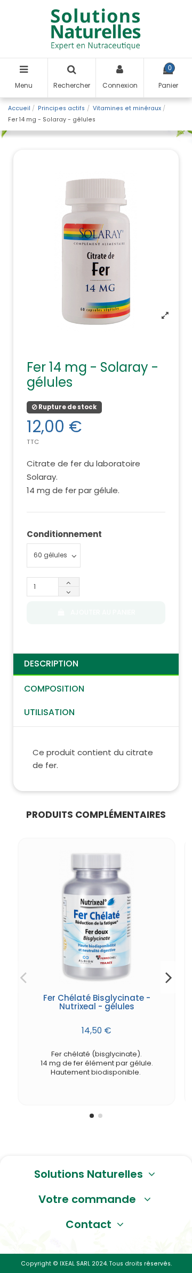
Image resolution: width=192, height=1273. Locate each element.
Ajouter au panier (102, 612)
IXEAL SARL (75, 1264)
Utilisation (49, 712)
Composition (54, 688)
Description (51, 663)
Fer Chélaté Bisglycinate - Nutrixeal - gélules (96, 1002)
